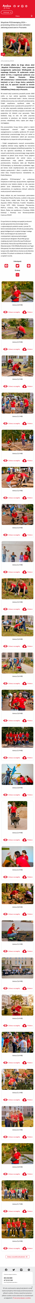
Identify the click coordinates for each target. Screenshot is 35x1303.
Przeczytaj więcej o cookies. (22, 1298)
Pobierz (30, 312)
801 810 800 (8, 1278)
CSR (3, 54)
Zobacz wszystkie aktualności (16, 1257)
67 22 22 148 (8, 1280)
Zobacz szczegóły (14, 312)
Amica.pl (6, 12)
